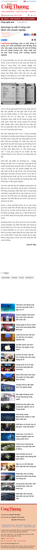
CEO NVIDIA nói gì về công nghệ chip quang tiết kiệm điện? (26, 456)
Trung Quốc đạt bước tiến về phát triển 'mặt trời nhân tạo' (26, 486)
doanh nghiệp (6, 277)
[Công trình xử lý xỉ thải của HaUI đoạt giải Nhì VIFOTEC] (8, 367)
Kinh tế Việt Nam (21, 11)
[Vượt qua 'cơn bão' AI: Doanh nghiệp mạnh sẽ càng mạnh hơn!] (8, 437)
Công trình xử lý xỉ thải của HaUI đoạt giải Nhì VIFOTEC (24, 367)
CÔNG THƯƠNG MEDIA (7, 11)
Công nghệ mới (7, 22)
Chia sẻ (5, 40)
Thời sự (6, 19)
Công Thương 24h (15, 19)
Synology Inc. (29, 277)
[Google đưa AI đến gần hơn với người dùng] (8, 387)
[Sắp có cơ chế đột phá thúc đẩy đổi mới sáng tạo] (8, 467)
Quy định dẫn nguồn (29, 526)
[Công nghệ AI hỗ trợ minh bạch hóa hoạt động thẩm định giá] (8, 327)
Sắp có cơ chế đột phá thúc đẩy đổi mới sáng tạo (26, 465)
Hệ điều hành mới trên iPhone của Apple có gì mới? (25, 347)
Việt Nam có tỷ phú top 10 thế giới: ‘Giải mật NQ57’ (26, 425)
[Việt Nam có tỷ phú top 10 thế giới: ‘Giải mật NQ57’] (8, 427)
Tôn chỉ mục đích (17, 526)
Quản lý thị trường (28, 19)
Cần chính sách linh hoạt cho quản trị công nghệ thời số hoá (25, 377)
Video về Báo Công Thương (23, 525)
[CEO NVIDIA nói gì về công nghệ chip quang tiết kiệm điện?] (8, 457)
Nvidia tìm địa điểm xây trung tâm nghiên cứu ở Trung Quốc (25, 407)
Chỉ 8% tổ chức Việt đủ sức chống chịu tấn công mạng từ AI (25, 357)
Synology (14, 277)
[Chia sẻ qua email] (32, 40)
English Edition (31, 1)
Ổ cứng (21, 277)
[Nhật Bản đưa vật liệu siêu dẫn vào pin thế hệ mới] (8, 496)
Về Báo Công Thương (8, 525)
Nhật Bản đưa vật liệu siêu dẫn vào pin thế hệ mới (25, 496)
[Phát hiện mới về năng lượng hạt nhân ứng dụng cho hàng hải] (8, 476)
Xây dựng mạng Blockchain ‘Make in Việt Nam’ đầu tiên (25, 417)
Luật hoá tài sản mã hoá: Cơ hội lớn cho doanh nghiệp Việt (25, 337)
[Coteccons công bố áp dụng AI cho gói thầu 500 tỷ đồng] (8, 447)
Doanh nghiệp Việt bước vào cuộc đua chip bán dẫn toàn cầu (25, 317)
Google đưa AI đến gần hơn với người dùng (25, 386)
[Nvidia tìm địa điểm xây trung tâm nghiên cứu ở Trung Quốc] (8, 407)
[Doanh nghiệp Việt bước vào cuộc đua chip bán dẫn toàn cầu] (8, 317)
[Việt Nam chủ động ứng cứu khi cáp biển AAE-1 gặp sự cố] (8, 308)
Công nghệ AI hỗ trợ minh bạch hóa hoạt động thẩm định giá (26, 327)
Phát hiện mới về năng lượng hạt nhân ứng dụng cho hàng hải (26, 476)
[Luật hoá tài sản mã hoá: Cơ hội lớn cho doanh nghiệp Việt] (8, 337)
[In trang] (35, 40)
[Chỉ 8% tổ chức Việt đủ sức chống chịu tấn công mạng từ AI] (8, 357)
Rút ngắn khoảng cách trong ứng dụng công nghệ (24, 397)
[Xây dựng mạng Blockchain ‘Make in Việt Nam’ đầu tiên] (8, 417)
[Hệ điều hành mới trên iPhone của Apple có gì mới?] (8, 347)
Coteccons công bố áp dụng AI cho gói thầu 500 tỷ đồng (25, 446)
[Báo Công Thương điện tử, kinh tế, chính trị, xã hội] (15, 6)
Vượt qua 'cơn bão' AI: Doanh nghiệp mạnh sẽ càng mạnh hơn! (25, 436)
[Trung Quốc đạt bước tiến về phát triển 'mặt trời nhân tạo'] (8, 486)
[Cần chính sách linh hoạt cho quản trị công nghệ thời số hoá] (8, 377)
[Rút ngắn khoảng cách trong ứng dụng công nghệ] (8, 397)
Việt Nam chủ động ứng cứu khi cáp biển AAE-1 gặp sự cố (25, 307)
